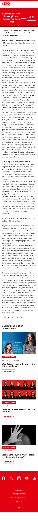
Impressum (19, 490)
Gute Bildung (7, 360)
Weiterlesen (9, 371)
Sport (4, 451)
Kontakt (19, 501)
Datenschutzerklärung (19, 497)
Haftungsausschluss (19, 494)
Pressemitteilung (31, 17)
